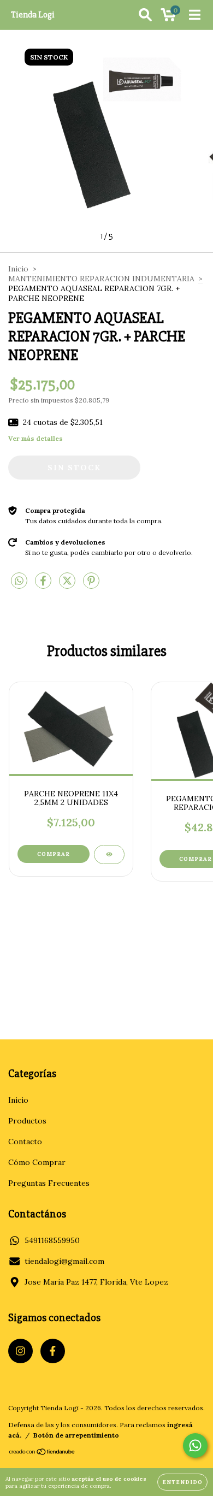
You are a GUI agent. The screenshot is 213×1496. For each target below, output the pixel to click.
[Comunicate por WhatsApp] (195, 1445)
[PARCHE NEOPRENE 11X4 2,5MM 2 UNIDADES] (109, 854)
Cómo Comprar (37, 1162)
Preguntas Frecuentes (49, 1183)
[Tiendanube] (42, 1453)
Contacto (25, 1141)
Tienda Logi (33, 14)
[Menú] (195, 14)
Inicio (18, 269)
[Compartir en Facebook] (44, 585)
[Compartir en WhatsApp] (19, 581)
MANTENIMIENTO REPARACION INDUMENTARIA (101, 278)
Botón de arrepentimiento (76, 1435)
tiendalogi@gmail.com (64, 1261)
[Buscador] (145, 14)
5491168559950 (52, 1240)
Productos (27, 1121)
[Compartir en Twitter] (68, 585)
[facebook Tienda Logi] (52, 1351)
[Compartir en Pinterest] (91, 585)
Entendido (182, 1482)
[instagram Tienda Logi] (20, 1351)
